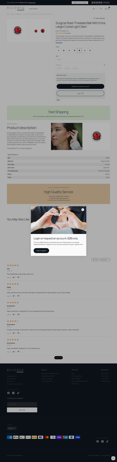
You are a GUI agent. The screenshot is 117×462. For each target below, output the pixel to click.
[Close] (82, 209)
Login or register (41, 250)
